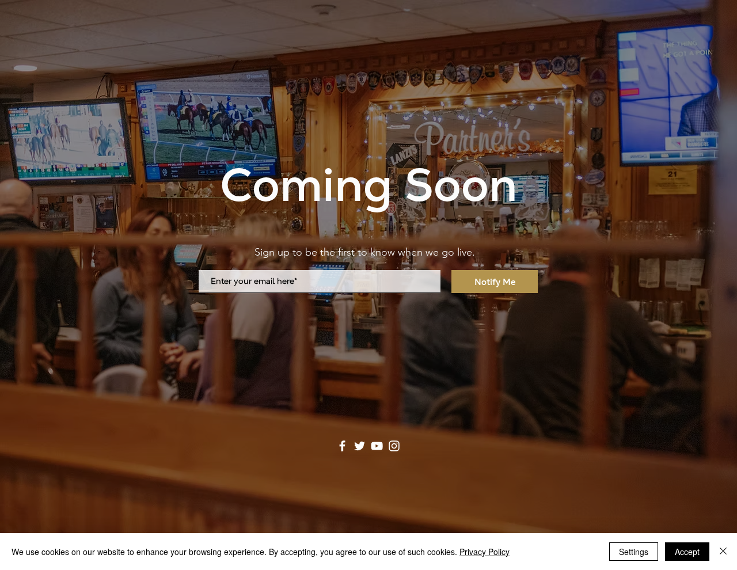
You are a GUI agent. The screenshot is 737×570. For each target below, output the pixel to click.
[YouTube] (377, 446)
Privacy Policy (484, 551)
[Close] (723, 551)
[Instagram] (394, 446)
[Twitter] (359, 446)
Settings (633, 551)
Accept (687, 551)
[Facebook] (342, 446)
